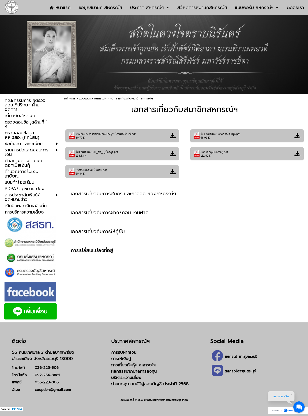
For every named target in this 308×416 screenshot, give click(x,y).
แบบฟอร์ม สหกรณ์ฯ (92, 98)
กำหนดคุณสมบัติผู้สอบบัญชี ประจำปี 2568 (150, 384)
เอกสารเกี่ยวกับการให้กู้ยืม (98, 231)
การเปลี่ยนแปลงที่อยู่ (92, 250)
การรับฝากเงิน (123, 352)
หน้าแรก (69, 98)
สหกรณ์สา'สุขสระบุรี (240, 371)
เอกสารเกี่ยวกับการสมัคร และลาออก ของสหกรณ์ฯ (123, 193)
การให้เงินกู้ (121, 358)
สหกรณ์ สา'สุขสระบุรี (241, 356)
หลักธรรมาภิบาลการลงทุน (134, 371)
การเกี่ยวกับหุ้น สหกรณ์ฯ (133, 365)
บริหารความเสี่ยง (126, 377)
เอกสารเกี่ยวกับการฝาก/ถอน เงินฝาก (110, 212)
